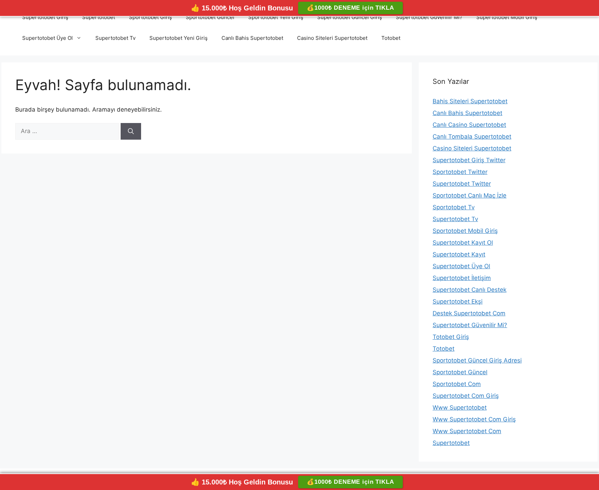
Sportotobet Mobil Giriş (465, 230)
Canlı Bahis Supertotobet (252, 38)
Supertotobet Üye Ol (47, 38)
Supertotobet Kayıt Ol (463, 242)
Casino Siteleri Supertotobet (332, 38)
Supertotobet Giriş (45, 17)
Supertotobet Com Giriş (466, 395)
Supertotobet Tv (115, 38)
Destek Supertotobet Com (469, 313)
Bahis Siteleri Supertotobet (470, 101)
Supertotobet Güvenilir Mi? (429, 17)
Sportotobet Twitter (460, 171)
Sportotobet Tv (454, 207)
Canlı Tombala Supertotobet (472, 136)
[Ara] (131, 131)
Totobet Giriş (451, 336)
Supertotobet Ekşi (458, 301)
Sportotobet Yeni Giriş (275, 17)
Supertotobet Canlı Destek (469, 289)
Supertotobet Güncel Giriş (349, 17)
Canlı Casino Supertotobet (469, 124)
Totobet (390, 38)
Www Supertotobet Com (467, 431)
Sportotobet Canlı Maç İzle (469, 195)
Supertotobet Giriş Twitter (469, 160)
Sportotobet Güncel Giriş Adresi (477, 360)
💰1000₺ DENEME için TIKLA (350, 8)
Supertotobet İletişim (462, 277)
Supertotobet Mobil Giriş (506, 17)
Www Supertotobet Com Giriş (474, 419)
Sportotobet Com (457, 383)
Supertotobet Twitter (462, 183)
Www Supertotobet (460, 407)
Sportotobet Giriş (150, 17)
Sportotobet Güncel (210, 17)
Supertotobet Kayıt (459, 254)
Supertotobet (98, 17)
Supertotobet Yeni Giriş (178, 38)
